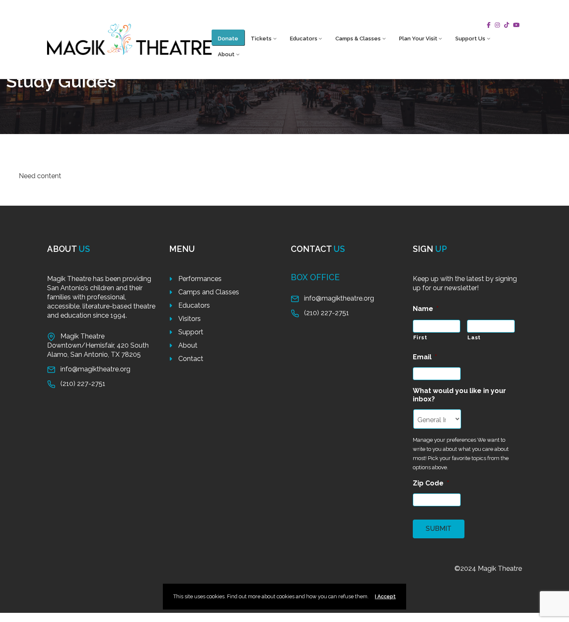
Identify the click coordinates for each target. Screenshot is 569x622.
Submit (439, 528)
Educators (303, 38)
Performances (200, 279)
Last (474, 337)
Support (190, 332)
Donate (228, 38)
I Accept (385, 596)
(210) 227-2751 (82, 384)
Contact (190, 359)
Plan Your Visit (418, 38)
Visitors (189, 319)
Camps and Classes (208, 292)
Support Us (470, 38)
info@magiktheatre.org (95, 369)
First (420, 337)
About (226, 54)
